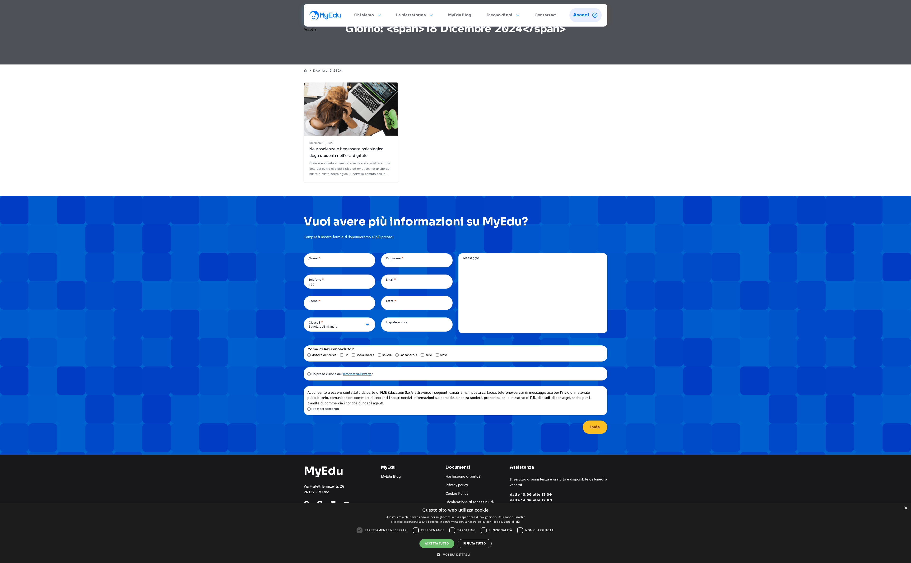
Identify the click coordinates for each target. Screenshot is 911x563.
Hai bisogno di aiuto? (463, 476)
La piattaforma (411, 15)
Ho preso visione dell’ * (342, 374)
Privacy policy (457, 485)
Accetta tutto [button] (437, 543)
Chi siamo (364, 15)
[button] (455, 554)
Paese (314, 301)
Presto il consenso (325, 409)
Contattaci (546, 15)
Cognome (394, 258)
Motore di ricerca (323, 355)
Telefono (316, 280)
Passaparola (408, 355)
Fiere (428, 355)
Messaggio (471, 258)
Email (391, 280)
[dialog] (455, 533)
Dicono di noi (499, 15)
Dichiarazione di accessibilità (470, 502)
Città (391, 301)
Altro (443, 355)
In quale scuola (396, 322)
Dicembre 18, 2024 (327, 71)
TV (346, 355)
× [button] (905, 508)
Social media (365, 355)
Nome (314, 258)
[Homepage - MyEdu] (325, 15)
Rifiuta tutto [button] (474, 543)
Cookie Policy (457, 493)
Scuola (387, 355)
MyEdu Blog (459, 15)
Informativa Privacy (357, 374)
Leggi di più (512, 522)
